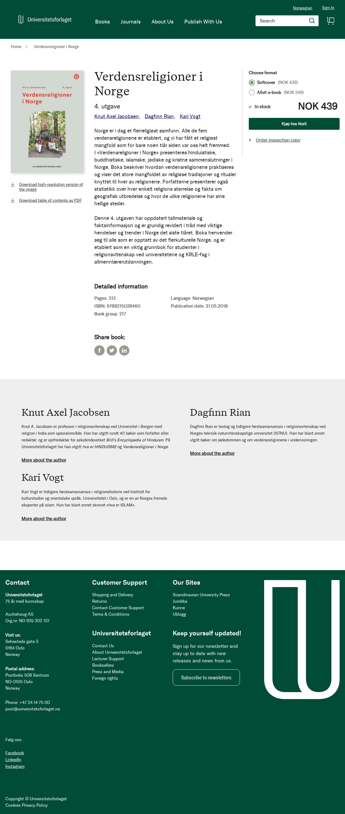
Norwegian (302, 8)
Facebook (99, 350)
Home (16, 46)
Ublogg (179, 614)
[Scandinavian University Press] (45, 19)
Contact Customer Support (118, 607)
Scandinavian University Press (201, 594)
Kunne (179, 607)
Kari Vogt (190, 116)
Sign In (328, 8)
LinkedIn (124, 350)
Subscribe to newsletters (206, 677)
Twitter (112, 350)
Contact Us (103, 645)
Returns (99, 601)
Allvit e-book (280, 92)
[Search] (312, 20)
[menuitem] (102, 21)
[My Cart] (330, 21)
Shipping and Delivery (112, 594)
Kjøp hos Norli (294, 123)
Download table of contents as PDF (50, 200)
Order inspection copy (278, 140)
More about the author (44, 460)
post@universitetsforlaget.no (32, 708)
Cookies (13, 805)
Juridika (180, 601)
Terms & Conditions (110, 614)
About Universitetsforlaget (117, 652)
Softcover (277, 82)
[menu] (158, 21)
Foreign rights (105, 678)
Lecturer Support (108, 658)
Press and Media (108, 671)
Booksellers (103, 665)
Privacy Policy (35, 805)
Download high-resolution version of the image (51, 187)
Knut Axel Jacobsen (116, 116)
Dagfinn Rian (159, 116)
